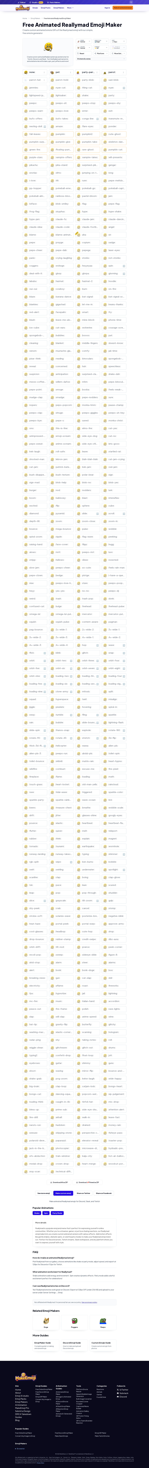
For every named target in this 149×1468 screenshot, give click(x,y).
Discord (123, 1396)
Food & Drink (101, 1397)
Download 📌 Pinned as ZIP (89, 1182)
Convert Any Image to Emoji (25, 1436)
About (18, 1392)
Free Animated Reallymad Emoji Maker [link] (57, 18)
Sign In (107, 8)
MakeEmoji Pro (22, 1408)
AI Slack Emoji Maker (63, 1406)
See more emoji (44, 1193)
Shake (36, 1213)
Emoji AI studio (22, 1396)
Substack (124, 1393)
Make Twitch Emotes (102, 1436)
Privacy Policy (40, 1462)
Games (99, 1394)
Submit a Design (22, 1411)
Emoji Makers (35, 18)
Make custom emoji (63, 1193)
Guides (18, 1417)
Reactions (100, 1389)
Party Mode (57, 1213)
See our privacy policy (89, 1302)
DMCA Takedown (23, 1414)
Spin (46, 1213)
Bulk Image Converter (84, 1399)
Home (25, 18)
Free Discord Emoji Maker (64, 1433)
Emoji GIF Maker (41, 1397)
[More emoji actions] (44, 72)
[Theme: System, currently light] (131, 2)
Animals (99, 1392)
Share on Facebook (104, 1193)
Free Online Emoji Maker (44, 1389)
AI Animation (21, 1405)
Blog (17, 1420)
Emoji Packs (20, 1399)
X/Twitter (124, 1389)
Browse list (21, 1449)
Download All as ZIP (60, 1182)
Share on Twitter (83, 1193)
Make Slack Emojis (61, 1436)
